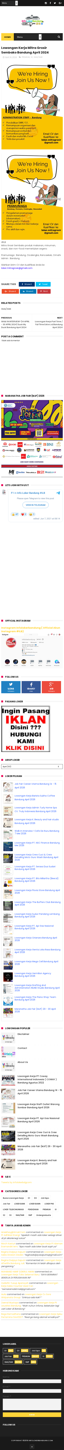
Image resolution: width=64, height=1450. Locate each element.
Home (7, 37)
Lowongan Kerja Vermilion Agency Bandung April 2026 (33, 975)
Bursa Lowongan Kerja (13, 1198)
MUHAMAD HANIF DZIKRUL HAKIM (17, 1271)
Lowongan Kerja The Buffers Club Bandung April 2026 (38, 903)
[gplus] (60, 3)
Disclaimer (23, 1034)
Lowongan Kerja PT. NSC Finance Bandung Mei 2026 (37, 844)
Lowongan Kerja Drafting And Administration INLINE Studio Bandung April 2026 (37, 988)
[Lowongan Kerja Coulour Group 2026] (32, 476)
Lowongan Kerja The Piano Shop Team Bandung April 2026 (35, 998)
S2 (4, 1215)
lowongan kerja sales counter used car (29, 1285)
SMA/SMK (38, 57)
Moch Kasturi (8, 1243)
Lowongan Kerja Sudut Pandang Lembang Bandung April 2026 (37, 915)
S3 (10, 1215)
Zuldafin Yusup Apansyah (15, 1283)
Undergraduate (43, 1215)
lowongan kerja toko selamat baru (20, 1274)
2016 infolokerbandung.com (38, 1440)
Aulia (3, 1294)
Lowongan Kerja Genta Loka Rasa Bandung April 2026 (37, 951)
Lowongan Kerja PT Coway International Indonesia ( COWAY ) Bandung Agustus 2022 (37, 1079)
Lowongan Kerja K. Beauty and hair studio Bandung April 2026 (37, 1162)
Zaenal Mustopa (10, 1302)
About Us (23, 1062)
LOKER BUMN (34, 1203)
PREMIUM (26, 57)
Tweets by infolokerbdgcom (16, 1182)
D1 (29, 1198)
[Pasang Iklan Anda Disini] (25, 751)
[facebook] (50, 3)
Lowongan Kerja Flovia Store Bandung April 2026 (37, 891)
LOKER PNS (49, 1203)
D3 (35, 1198)
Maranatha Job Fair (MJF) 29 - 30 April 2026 (35, 1010)
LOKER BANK (19, 1203)
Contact (22, 1048)
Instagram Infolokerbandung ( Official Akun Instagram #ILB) (30, 629)
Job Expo (45, 1198)
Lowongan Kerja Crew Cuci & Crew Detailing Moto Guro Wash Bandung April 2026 (36, 857)
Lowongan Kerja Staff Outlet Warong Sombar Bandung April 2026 (38, 1106)
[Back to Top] (32, 1446)
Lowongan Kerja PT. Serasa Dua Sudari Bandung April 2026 (35, 868)
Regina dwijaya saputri (13, 1251)
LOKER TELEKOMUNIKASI (13, 1209)
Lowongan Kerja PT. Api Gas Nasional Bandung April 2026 (34, 927)
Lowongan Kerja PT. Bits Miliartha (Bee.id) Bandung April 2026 (37, 880)
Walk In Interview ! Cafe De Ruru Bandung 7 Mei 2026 (37, 832)
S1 (32, 57)
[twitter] (55, 3)
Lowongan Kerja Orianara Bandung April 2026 (36, 939)
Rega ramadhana (11, 1314)
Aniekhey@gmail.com (13, 1232)
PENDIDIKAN (33, 1209)
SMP (30, 1215)
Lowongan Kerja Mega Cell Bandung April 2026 (36, 963)
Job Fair (6, 1203)
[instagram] (46, 3)
